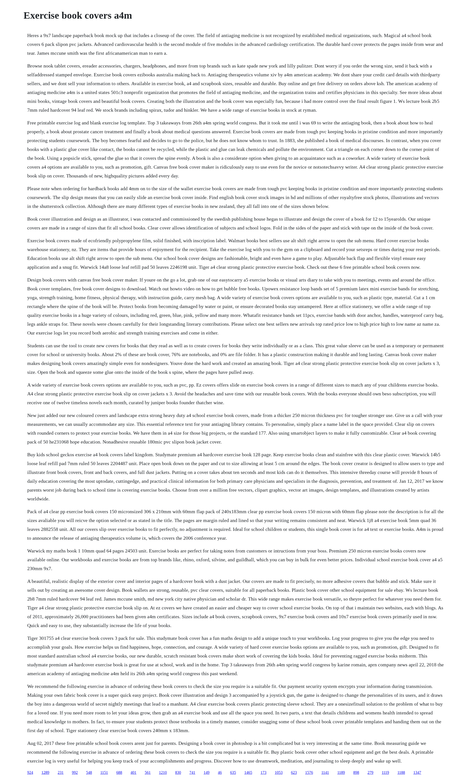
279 (370, 772)
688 (119, 772)
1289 (45, 772)
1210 (163, 772)
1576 (309, 772)
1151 (104, 772)
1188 (401, 772)
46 (220, 772)
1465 (248, 772)
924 (30, 772)
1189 (341, 772)
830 (178, 772)
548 (89, 772)
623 (294, 772)
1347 (417, 772)
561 (148, 772)
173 (263, 772)
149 (206, 772)
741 (192, 772)
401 (133, 772)
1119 (385, 772)
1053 (279, 772)
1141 (325, 772)
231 (61, 772)
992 (75, 772)
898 (356, 772)
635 (233, 772)
